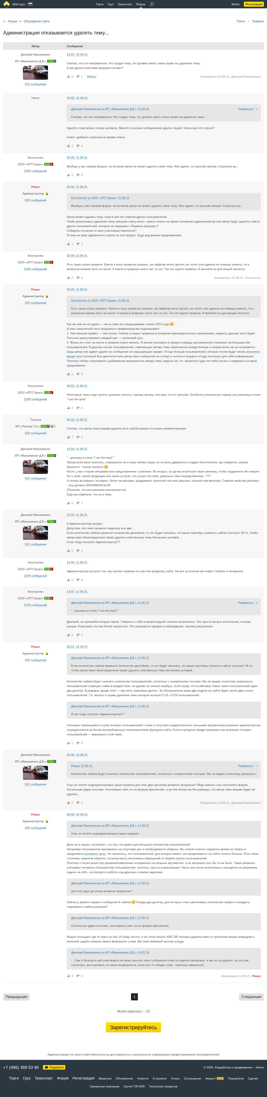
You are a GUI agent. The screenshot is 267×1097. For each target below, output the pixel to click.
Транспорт (125, 4)
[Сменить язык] (30, 4)
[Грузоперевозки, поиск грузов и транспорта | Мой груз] (6, 4)
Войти (236, 4)
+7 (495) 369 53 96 (21, 1067)
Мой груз (19, 4)
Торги (99, 4)
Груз (110, 4)
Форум (140, 4)
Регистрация (253, 4)
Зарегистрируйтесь (133, 1027)
